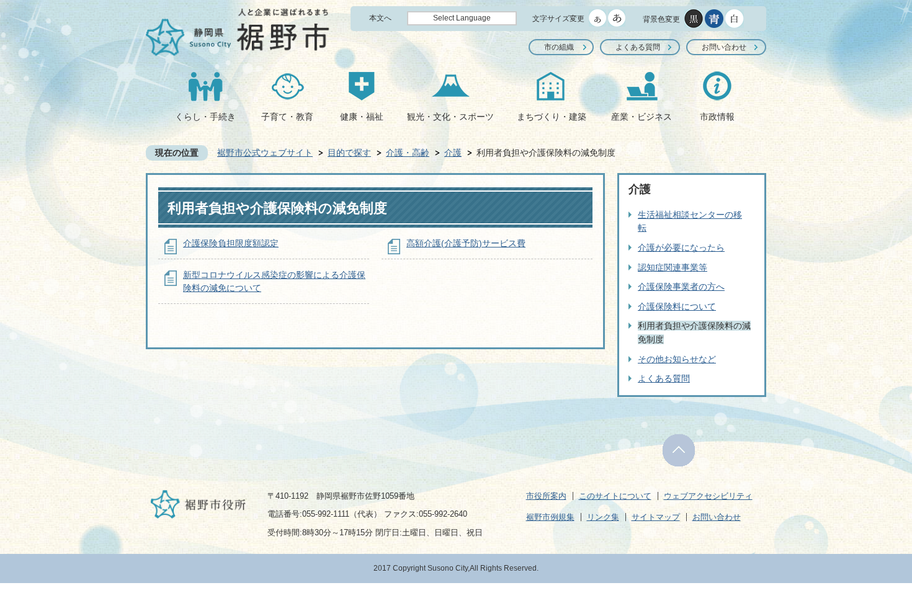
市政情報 (717, 117)
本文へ (380, 18)
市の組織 (559, 47)
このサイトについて (615, 496)
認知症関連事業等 (672, 267)
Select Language (462, 18)
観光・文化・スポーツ (450, 117)
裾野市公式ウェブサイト (265, 153)
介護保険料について (677, 306)
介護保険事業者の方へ (681, 287)
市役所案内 (546, 496)
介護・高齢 (407, 153)
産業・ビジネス (641, 117)
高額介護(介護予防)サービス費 (465, 243)
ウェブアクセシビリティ (708, 496)
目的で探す (349, 153)
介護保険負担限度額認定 (231, 243)
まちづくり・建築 (551, 117)
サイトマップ (656, 517)
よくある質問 (637, 47)
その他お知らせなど (677, 359)
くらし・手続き (205, 117)
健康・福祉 (361, 117)
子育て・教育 (287, 117)
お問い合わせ (724, 47)
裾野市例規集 (550, 517)
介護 (453, 153)
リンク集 (603, 517)
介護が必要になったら (681, 247)
